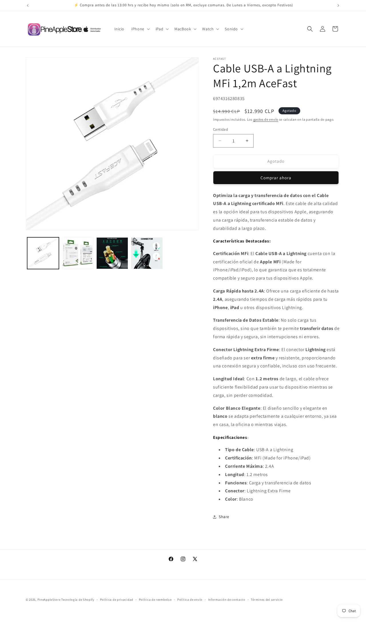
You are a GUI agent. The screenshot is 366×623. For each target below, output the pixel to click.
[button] (140, 29)
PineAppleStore (49, 600)
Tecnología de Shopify (77, 600)
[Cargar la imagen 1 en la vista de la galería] (43, 253)
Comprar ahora (275, 177)
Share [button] (224, 516)
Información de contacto (226, 600)
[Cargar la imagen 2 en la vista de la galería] (78, 253)
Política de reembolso (155, 600)
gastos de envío (266, 119)
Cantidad (220, 129)
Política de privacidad (116, 600)
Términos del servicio (267, 600)
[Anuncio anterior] (27, 5)
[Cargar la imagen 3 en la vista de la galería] (112, 253)
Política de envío (189, 600)
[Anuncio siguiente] (338, 5)
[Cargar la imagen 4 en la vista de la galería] (147, 253)
